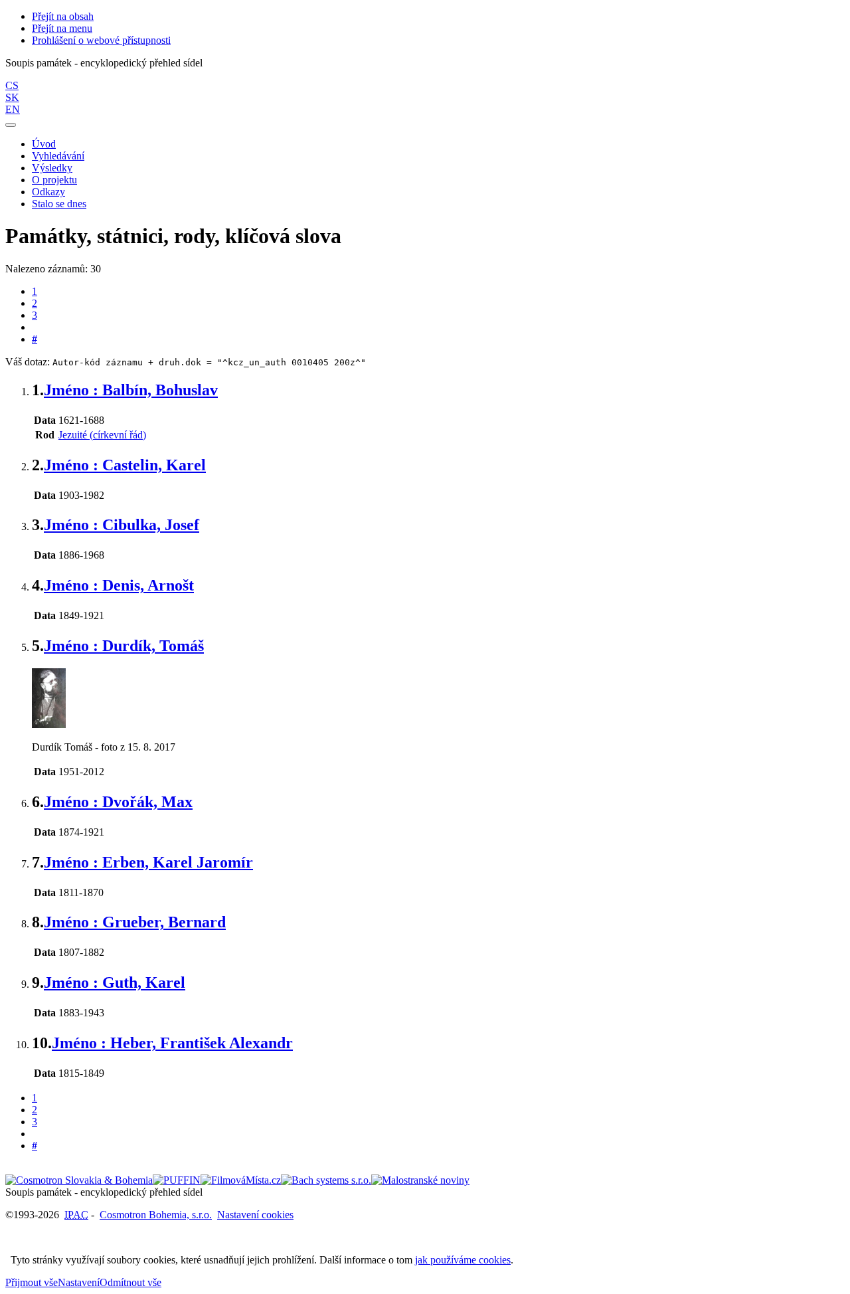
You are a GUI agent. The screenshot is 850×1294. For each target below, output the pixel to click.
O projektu (54, 179)
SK (12, 97)
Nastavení (79, 1282)
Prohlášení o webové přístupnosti (101, 40)
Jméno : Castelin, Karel (125, 465)
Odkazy (48, 191)
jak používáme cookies (463, 1259)
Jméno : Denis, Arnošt (119, 585)
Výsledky (52, 167)
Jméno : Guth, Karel (114, 982)
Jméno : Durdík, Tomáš (124, 645)
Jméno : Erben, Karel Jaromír (148, 862)
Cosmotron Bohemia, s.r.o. (156, 1214)
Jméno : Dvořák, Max (118, 801)
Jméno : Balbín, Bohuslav (131, 390)
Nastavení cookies (255, 1214)
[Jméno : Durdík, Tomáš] (49, 724)
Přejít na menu (62, 28)
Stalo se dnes (59, 203)
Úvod (44, 143)
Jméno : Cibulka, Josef (121, 524)
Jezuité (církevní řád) (102, 434)
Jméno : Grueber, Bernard (135, 922)
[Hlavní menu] (10, 125)
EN (12, 109)
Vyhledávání (58, 155)
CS (12, 85)
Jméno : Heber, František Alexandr (172, 1043)
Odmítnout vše (130, 1282)
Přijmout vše (31, 1282)
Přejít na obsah (63, 16)
